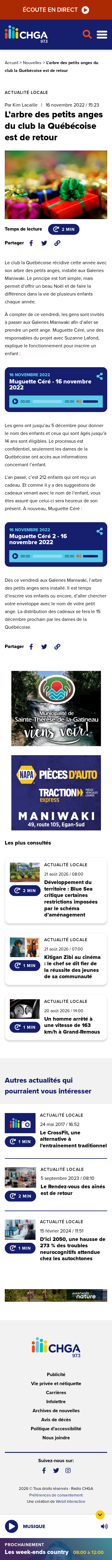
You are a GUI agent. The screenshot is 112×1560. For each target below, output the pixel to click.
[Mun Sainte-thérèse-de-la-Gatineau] (56, 708)
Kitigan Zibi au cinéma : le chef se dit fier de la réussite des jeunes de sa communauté (72, 967)
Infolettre (56, 1402)
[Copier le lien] (57, 243)
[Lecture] (15, 402)
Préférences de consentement (56, 1495)
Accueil (11, 62)
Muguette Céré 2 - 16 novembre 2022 (38, 539)
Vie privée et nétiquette (56, 1384)
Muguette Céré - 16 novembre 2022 (50, 384)
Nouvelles (32, 62)
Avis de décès (56, 1420)
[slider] (91, 401)
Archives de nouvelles (56, 1411)
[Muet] (78, 401)
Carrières (56, 1393)
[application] (56, 401)
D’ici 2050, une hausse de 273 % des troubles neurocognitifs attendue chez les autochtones (72, 1249)
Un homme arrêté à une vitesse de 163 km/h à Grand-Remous (72, 1025)
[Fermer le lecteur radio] (100, 1515)
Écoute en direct (50, 10)
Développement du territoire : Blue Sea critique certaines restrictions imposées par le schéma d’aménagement (71, 898)
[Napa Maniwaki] (56, 792)
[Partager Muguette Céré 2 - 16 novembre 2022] (99, 531)
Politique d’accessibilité (56, 1429)
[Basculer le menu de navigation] (102, 35)
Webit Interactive (70, 1501)
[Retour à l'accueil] (41, 34)
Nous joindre (56, 1438)
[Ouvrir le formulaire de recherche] (87, 34)
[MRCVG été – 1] (56, 1295)
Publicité (56, 1375)
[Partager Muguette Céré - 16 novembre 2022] (99, 376)
